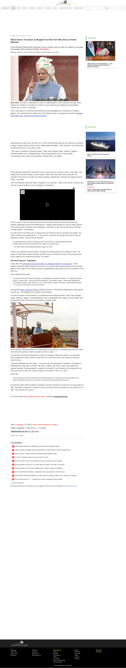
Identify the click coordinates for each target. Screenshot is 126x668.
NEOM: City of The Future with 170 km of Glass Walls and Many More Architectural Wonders (100, 183)
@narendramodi (21, 242)
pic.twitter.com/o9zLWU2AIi (49, 244)
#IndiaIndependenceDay (63, 242)
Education (32, 8)
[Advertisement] (63, 23)
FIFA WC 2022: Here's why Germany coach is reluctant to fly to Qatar (38, 461)
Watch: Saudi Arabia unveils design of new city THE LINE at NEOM (99, 190)
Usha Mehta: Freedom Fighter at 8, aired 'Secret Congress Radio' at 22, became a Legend (45, 475)
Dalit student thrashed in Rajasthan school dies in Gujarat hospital (37, 446)
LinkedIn (77, 658)
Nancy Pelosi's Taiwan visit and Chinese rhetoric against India (36, 453)
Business (39, 8)
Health (55, 8)
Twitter (76, 655)
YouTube (77, 657)
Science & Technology (65, 8)
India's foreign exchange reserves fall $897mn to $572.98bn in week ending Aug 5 (43, 450)
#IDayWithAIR (35, 244)
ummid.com (5, 8)
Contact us (35, 651)
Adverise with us (36, 655)
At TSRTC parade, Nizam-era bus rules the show (31, 457)
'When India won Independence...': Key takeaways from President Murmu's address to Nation (99, 65)
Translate (42, 428)
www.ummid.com (70, 486)
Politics (25, 8)
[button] (73, 188)
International (56, 655)
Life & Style (48, 8)
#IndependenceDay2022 (21, 244)
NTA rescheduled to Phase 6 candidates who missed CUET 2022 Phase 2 (40, 472)
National (55, 651)
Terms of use (14, 653)
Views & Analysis (78, 8)
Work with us (35, 653)
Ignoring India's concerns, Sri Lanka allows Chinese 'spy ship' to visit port (39, 464)
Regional (55, 653)
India (13, 8)
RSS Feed (77, 651)
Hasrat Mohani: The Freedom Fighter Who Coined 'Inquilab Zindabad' (38, 468)
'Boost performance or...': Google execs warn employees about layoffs (38, 479)
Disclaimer (13, 655)
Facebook (77, 653)
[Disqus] (47, 511)
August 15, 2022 (47, 247)
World (18, 8)
